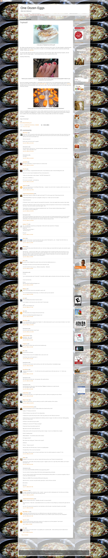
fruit (26, 126)
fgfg (24, 311)
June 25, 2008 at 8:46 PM (28, 316)
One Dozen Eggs (32, 8)
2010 (77, 172)
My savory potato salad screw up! (81, 217)
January (78, 253)
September (79, 182)
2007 (77, 255)
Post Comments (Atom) (30, 548)
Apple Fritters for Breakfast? (83, 125)
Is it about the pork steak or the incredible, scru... (82, 192)
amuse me (25, 185)
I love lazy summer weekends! (80, 201)
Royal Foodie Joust (43, 83)
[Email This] (43, 125)
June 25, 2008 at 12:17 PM (28, 189)
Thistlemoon (25, 490)
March (78, 249)
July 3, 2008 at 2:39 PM (27, 524)
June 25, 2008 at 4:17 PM (28, 307)
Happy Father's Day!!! (81, 215)
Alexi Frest (25, 132)
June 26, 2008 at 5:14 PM (28, 453)
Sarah (24, 457)
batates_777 (25, 224)
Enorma (69, 83)
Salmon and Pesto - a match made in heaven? (82, 232)
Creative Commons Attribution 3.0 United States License (80, 290)
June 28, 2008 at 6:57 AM (28, 516)
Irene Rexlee (25, 369)
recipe (28, 126)
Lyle (24, 298)
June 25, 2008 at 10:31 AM (28, 143)
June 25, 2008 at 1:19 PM (28, 242)
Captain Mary (25, 392)
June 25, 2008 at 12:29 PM (28, 220)
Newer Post (23, 545)
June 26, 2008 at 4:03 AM (28, 373)
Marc (24, 350)
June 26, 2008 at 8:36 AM (28, 389)
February (79, 251)
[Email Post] (41, 124)
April (78, 248)
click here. (32, 50)
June (78, 187)
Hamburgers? (79, 224)
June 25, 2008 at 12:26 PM (28, 211)
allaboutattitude (26, 335)
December (79, 177)
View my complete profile (79, 382)
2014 (77, 166)
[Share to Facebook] (47, 125)
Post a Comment (25, 534)
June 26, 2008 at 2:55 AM (28, 358)
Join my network (81, 392)
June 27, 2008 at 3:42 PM (28, 507)
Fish (24, 126)
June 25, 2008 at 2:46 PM (28, 294)
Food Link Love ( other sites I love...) (37, 14)
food (78, 390)
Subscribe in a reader (79, 42)
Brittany (24, 288)
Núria (24, 260)
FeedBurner (84, 54)
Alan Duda (25, 320)
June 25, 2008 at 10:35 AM (28, 151)
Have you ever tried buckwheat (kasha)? (81, 206)
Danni (24, 238)
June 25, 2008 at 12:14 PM (28, 181)
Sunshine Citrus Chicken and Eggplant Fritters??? (82, 230)
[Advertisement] (46, 541)
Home (21, 14)
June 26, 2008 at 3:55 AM (28, 365)
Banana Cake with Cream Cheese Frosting (83, 135)
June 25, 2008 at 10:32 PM (28, 324)
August (78, 184)
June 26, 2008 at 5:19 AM (28, 380)
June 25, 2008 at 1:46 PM (28, 256)
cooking (81, 390)
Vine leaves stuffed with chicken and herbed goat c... (82, 220)
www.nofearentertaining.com (26, 122)
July (78, 185)
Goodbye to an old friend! (82, 223)
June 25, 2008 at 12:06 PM (28, 165)
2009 (77, 174)
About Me (26, 14)
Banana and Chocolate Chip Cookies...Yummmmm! (82, 195)
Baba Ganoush (83, 154)
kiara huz (25, 519)
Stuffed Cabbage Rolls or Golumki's (83, 145)
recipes (83, 390)
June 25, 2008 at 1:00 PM (28, 234)
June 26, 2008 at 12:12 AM (28, 331)
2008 (77, 176)
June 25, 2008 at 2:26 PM (28, 268)
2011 (77, 171)
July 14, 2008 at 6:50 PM (28, 532)
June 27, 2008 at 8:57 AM (28, 486)
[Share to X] (46, 125)
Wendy (24, 246)
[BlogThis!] (45, 125)
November (79, 179)
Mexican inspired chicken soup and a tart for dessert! (82, 238)
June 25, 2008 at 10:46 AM (28, 158)
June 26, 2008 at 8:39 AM (28, 396)
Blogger (61, 553)
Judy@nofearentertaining (28, 193)
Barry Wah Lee (26, 511)
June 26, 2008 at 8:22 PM (28, 464)
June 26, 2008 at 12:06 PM (28, 403)
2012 (77, 169)
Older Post (69, 545)
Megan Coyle (25, 399)
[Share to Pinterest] (48, 125)
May (78, 246)
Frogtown (25, 343)
